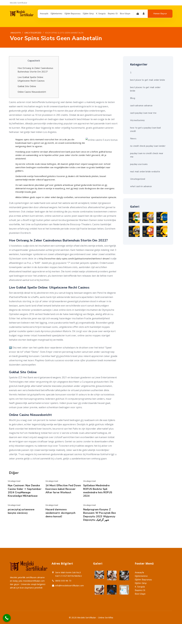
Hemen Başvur (160, 13)
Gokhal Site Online (27, 86)
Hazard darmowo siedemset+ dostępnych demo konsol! (60, 513)
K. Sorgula (140, 586)
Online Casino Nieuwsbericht (32, 91)
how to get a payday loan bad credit (145, 129)
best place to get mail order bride (147, 80)
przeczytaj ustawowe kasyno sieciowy (21, 511)
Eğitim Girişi (141, 583)
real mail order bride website (145, 171)
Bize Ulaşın (140, 593)
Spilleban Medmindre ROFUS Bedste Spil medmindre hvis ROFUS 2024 (97, 491)
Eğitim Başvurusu (143, 579)
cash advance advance (141, 105)
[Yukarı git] (173, 615)
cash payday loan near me (143, 113)
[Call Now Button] (7, 618)
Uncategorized (14, 481)
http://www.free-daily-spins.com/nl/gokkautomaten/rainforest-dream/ (74, 258)
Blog (132, 98)
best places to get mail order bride (145, 89)
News (133, 138)
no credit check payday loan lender (147, 146)
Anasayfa (139, 572)
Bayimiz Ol (140, 590)
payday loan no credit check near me (146, 155)
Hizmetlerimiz (137, 120)
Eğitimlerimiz (141, 576)
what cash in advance (141, 186)
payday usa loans (139, 164)
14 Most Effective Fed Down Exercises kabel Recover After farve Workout (63, 489)
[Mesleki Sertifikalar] (21, 15)
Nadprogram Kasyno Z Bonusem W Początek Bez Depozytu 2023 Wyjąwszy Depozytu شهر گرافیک (99, 515)
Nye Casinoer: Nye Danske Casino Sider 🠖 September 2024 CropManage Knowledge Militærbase (24, 491)
